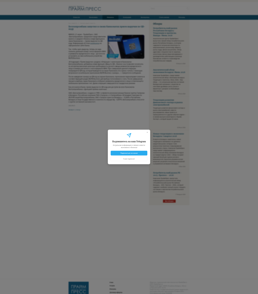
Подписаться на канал (129, 153)
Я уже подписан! (129, 159)
